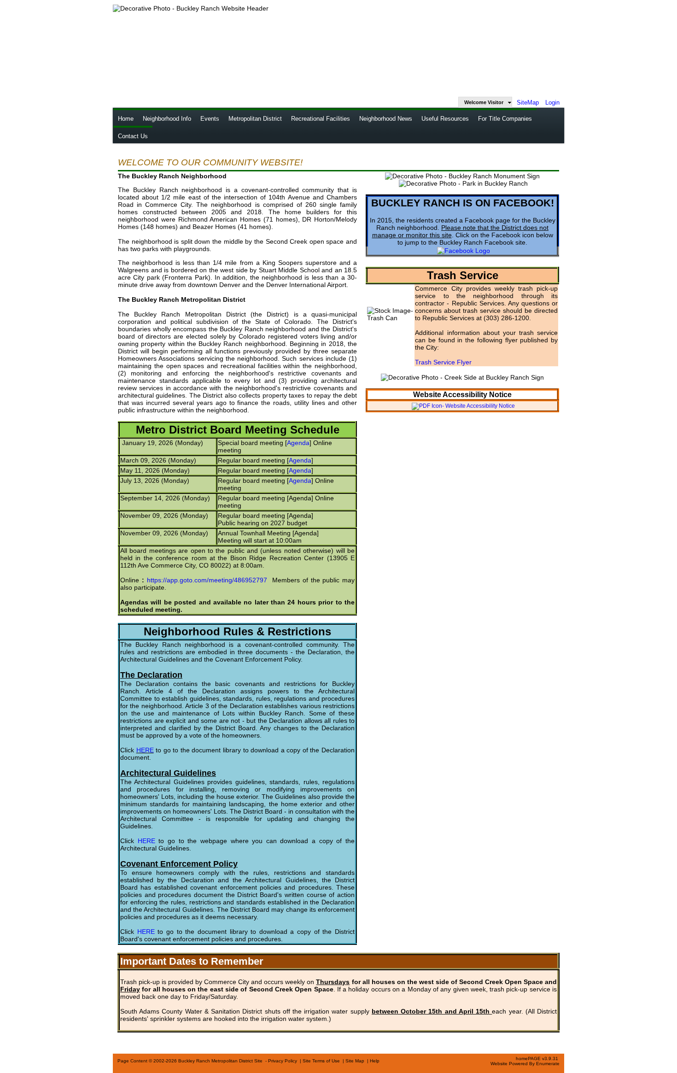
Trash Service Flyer (443, 362)
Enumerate (548, 1063)
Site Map (354, 1060)
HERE (145, 750)
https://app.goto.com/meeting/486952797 (207, 580)
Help (374, 1060)
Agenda (298, 442)
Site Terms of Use (321, 1060)
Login (552, 102)
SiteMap (528, 102)
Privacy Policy (282, 1060)
